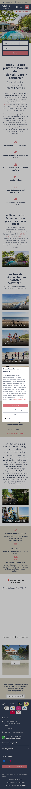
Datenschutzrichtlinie (19, 399)
